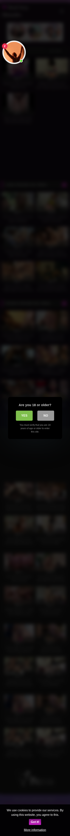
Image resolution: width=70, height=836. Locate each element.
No (45, 415)
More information (35, 830)
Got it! (35, 821)
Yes (24, 415)
